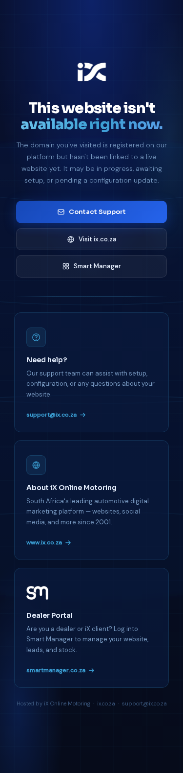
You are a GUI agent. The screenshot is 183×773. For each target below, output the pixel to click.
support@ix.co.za (51, 415)
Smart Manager (97, 266)
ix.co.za (106, 703)
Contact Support (97, 212)
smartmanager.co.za (55, 670)
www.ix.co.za (44, 542)
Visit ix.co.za (98, 239)
